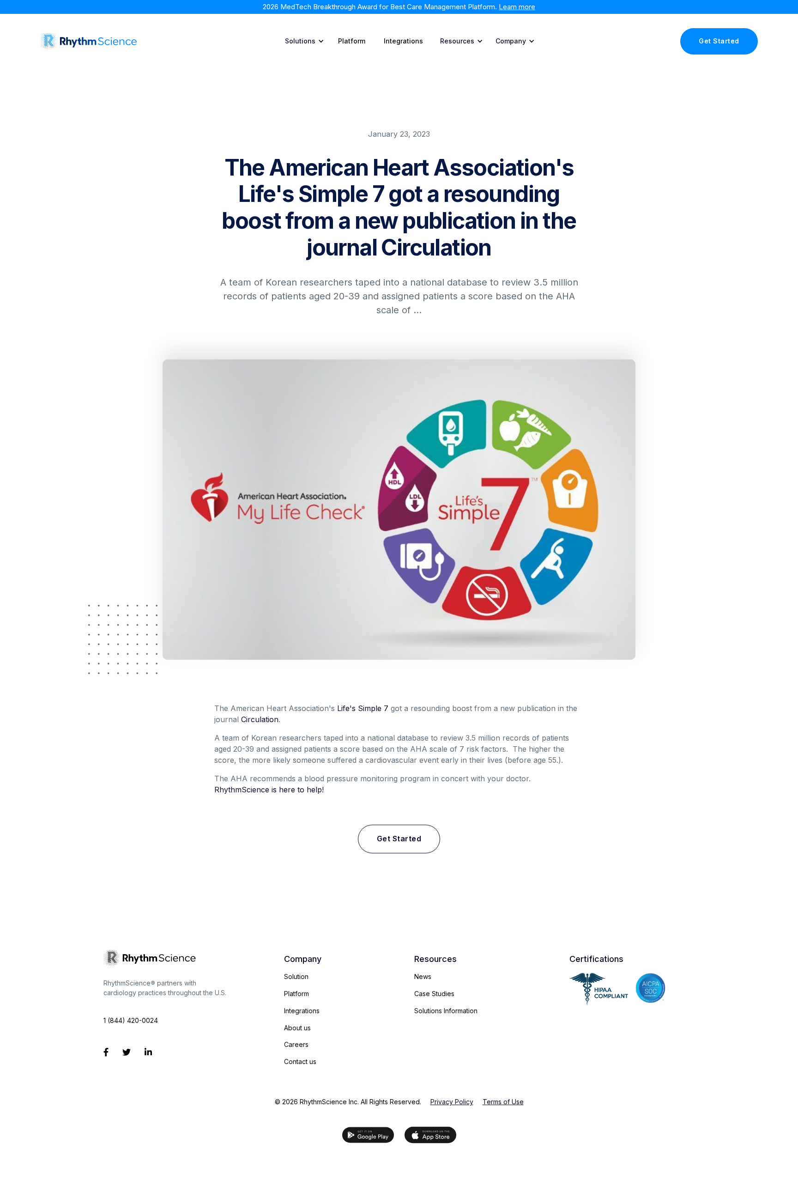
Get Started (719, 41)
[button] (302, 41)
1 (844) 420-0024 (130, 1020)
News (422, 976)
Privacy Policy (451, 1102)
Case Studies (434, 993)
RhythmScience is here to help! (269, 789)
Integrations (403, 41)
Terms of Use (503, 1102)
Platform (351, 41)
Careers (296, 1044)
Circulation (259, 719)
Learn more (517, 6)
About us (297, 1028)
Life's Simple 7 (362, 708)
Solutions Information (446, 1011)
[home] (88, 41)
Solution (296, 976)
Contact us (300, 1061)
